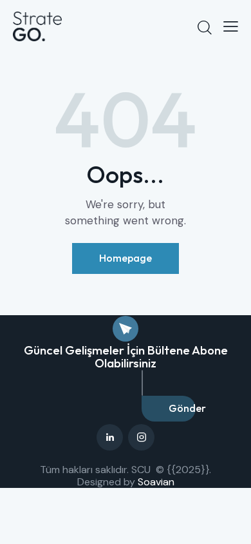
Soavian (156, 482)
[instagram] (141, 437)
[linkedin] (110, 437)
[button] (230, 26)
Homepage (125, 257)
